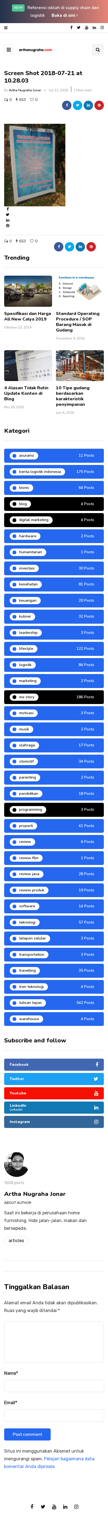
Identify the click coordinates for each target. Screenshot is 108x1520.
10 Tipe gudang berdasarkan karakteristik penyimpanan (72, 396)
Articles (16, 1240)
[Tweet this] (77, 105)
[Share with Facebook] (66, 105)
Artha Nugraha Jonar (25, 90)
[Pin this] (99, 105)
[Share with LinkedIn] (88, 105)
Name (11, 1373)
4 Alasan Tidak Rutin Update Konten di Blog (26, 393)
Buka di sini (64, 15)
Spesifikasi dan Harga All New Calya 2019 (27, 316)
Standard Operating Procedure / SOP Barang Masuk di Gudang (77, 322)
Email (10, 1402)
